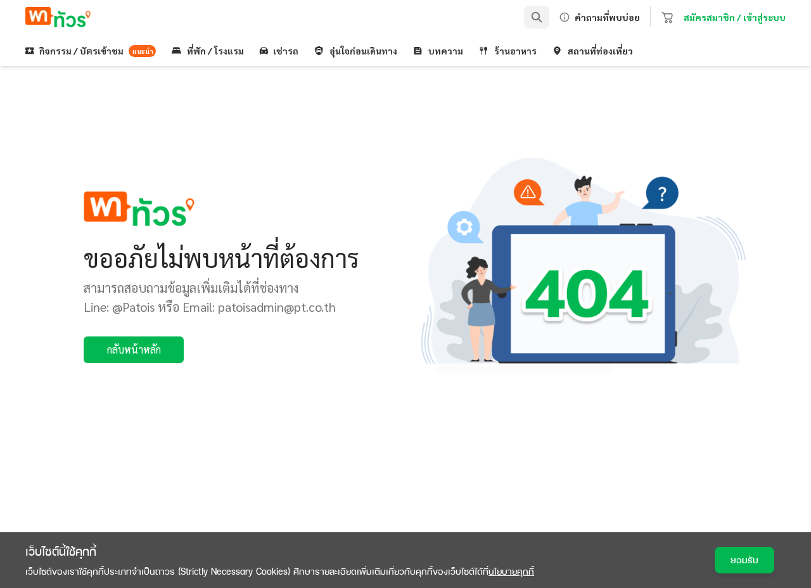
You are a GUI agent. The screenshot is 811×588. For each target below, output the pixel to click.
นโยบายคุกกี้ (511, 571)
